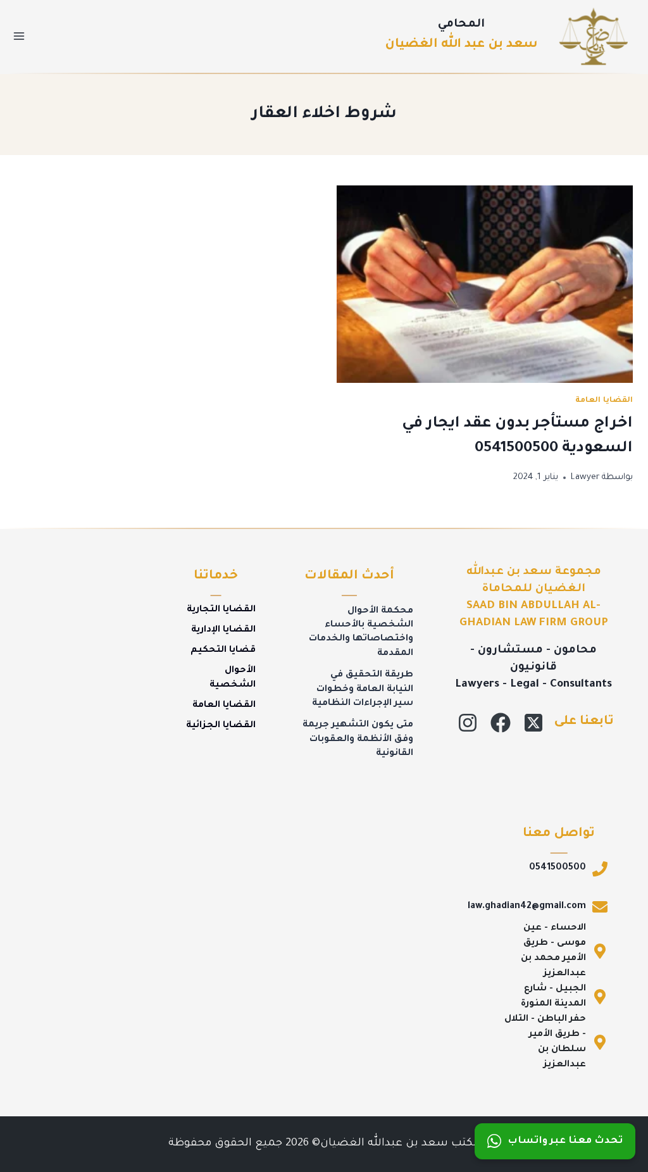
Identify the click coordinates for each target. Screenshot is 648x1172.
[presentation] (485, 284)
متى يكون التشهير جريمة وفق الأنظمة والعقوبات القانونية (357, 739)
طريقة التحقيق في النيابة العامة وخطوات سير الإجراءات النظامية (362, 689)
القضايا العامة (604, 400)
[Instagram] (468, 723)
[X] (533, 723)
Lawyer (585, 477)
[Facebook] (500, 723)
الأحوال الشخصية (232, 678)
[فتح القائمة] (19, 36)
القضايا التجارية (221, 610)
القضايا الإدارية (223, 630)
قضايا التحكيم (223, 650)
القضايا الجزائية (221, 726)
